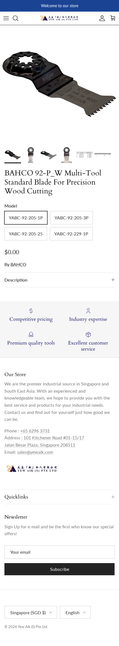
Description (15, 279)
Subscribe (59, 569)
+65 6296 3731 (35, 430)
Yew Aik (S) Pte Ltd (32, 626)
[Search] (18, 18)
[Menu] (6, 18)
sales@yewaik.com (35, 452)
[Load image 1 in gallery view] (59, 84)
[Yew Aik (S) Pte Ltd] (59, 18)
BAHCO (18, 264)
